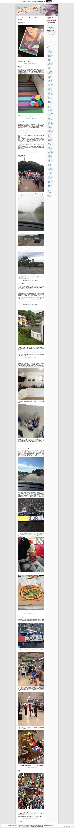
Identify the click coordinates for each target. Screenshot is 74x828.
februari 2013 (49, 148)
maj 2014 (49, 136)
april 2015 (49, 127)
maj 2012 (49, 155)
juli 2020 (49, 76)
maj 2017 (49, 107)
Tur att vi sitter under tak (23, 307)
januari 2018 (49, 100)
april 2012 (49, 156)
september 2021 (50, 65)
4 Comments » (34, 63)
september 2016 (50, 113)
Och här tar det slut (54, 31)
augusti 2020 (49, 75)
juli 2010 (49, 173)
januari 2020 (49, 81)
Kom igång (49, 1)
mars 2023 (49, 50)
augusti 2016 (49, 114)
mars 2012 (49, 157)
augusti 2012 (49, 153)
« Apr (47, 47)
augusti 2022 (49, 56)
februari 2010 (49, 177)
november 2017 (50, 102)
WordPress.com (50, 193)
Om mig (49, 18)
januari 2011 (49, 168)
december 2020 (50, 72)
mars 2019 (49, 89)
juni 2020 (49, 77)
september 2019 (50, 84)
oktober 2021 (49, 64)
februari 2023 (49, 51)
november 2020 (50, 73)
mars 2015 (49, 128)
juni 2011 (49, 164)
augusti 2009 (49, 182)
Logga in (49, 191)
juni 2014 (49, 135)
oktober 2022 (49, 54)
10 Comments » (34, 767)
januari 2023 (49, 52)
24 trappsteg (20, 66)
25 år (19, 770)
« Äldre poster (20, 19)
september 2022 (50, 55)
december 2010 (50, 169)
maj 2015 (49, 126)
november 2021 (50, 63)
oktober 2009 (49, 180)
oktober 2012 (49, 151)
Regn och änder (21, 155)
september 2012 (50, 152)
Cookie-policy (40, 826)
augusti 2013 (49, 143)
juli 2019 (49, 86)
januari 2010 (49, 178)
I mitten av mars (50, 26)
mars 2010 (49, 176)
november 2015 (50, 121)
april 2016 (49, 117)
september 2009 (50, 181)
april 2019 (49, 88)
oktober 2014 (49, 132)
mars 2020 (49, 79)
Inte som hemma (21, 360)
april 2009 (49, 185)
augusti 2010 (49, 172)
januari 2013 (49, 149)
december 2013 (50, 140)
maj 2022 (49, 58)
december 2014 (50, 130)
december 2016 (50, 111)
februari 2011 (49, 167)
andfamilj (20, 250)
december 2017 (50, 101)
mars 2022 (49, 60)
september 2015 (50, 123)
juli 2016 (49, 115)
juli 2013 (49, 144)
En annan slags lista (50, 27)
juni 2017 (49, 106)
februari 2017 (49, 109)
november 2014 (50, 131)
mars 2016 (49, 118)
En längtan (49, 25)
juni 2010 (49, 174)
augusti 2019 (49, 85)
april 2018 (49, 98)
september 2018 (50, 94)
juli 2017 (49, 105)
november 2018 (50, 92)
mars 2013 (49, 147)
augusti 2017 (49, 104)
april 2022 (49, 59)
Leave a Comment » (35, 152)
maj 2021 (49, 68)
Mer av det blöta (21, 283)
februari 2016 (49, 119)
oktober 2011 (49, 161)
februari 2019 (49, 90)
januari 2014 (49, 139)
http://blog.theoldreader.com (23, 133)
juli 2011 (49, 163)
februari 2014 (49, 138)
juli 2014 (49, 134)
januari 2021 (49, 71)
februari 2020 (49, 80)
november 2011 (50, 160)
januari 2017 (49, 110)
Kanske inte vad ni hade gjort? (24, 448)
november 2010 (50, 170)
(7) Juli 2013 (30, 63)
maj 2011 (49, 165)
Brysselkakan (49, 31)
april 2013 (49, 146)
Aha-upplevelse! (21, 22)
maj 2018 (49, 97)
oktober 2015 (49, 122)
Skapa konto (49, 190)
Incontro (19, 287)
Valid (49, 192)
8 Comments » (34, 118)
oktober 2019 (49, 83)
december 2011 (50, 159)
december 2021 (50, 62)
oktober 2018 (49, 93)
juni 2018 (49, 96)
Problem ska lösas (22, 121)
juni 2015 (49, 125)
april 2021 (49, 69)
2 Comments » (34, 357)
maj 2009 (49, 184)
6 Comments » (34, 613)
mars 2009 (49, 186)
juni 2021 (49, 67)
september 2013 (50, 142)
